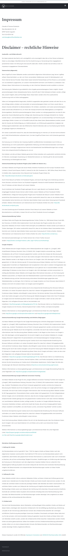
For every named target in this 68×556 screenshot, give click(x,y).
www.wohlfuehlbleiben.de (40, 1)
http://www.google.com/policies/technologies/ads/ (30, 371)
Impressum (5, 547)
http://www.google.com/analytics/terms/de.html (20, 313)
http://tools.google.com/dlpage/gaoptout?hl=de (23, 304)
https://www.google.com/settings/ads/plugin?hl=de (24, 357)
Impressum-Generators (33, 535)
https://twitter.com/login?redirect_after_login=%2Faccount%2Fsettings (28, 240)
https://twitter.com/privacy (49, 234)
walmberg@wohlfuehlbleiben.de (12, 37)
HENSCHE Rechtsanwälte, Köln (51, 535)
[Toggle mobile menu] (65, 5)
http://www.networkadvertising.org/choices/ (45, 365)
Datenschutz (6, 550)
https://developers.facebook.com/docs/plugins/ (18, 176)
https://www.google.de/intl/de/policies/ (48, 313)
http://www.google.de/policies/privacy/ (21, 435)
